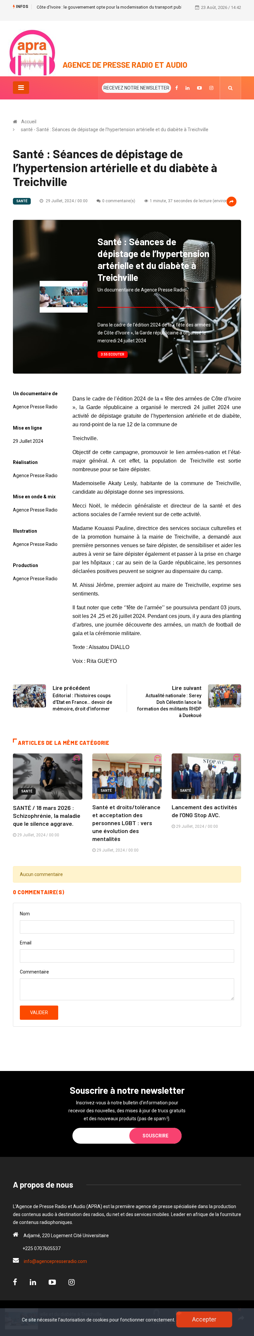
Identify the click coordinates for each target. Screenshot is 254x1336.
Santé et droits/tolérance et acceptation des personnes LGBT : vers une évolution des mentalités (126, 822)
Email (25, 942)
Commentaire (34, 971)
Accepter (204, 1319)
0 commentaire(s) (118, 201)
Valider (39, 1012)
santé (21, 201)
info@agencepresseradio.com (55, 1261)
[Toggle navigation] (21, 87)
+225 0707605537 (41, 1248)
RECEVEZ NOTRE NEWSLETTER (136, 88)
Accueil (28, 121)
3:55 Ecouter (112, 354)
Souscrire (155, 1135)
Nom (25, 913)
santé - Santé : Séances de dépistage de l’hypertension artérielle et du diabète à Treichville (114, 129)
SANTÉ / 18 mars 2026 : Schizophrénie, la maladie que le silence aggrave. (46, 815)
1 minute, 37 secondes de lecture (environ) (189, 201)
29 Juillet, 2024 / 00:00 (66, 201)
